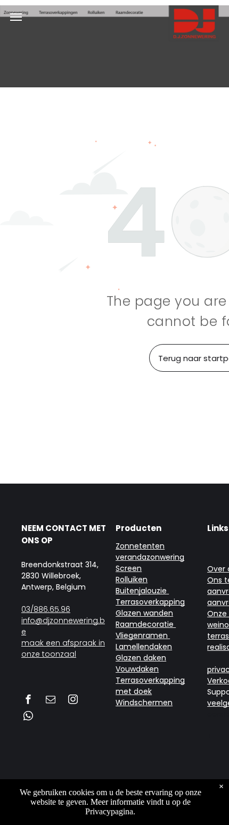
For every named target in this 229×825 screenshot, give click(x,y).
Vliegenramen (142, 635)
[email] (51, 700)
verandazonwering (150, 557)
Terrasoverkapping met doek (150, 686)
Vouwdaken (137, 669)
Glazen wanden (144, 613)
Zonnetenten (140, 546)
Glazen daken (141, 657)
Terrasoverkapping (150, 602)
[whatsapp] (28, 717)
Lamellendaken (144, 646)
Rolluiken (132, 579)
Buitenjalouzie (141, 590)
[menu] (16, 17)
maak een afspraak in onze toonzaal (63, 648)
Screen (129, 568)
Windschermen (144, 702)
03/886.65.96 (45, 609)
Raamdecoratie (145, 624)
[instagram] (73, 700)
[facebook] (28, 700)
